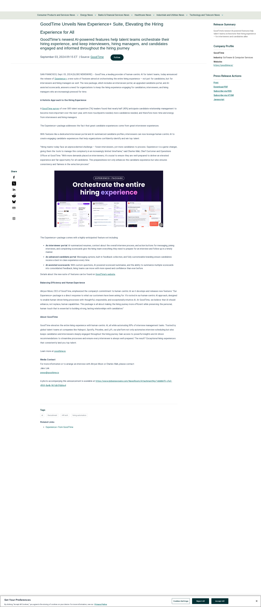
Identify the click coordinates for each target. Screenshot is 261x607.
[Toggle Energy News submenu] (95, 15)
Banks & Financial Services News (113, 15)
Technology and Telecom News (204, 15)
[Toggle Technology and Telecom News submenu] (222, 15)
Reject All (200, 601)
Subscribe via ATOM (224, 95)
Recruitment (52, 415)
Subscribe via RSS (223, 91)
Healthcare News (143, 15)
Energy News (86, 15)
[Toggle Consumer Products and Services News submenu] (77, 15)
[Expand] (161, 225)
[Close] (257, 601)
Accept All (219, 601)
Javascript (219, 99)
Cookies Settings (180, 601)
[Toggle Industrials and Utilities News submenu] (186, 15)
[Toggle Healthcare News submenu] (153, 15)
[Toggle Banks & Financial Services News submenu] (131, 15)
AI (42, 415)
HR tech (65, 415)
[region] (130, 601)
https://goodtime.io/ (223, 65)
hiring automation (79, 415)
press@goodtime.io (49, 372)
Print (216, 82)
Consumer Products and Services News (56, 15)
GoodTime (97, 57)
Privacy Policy (100, 604)
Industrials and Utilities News (170, 15)
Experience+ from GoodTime (59, 427)
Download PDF (221, 87)
